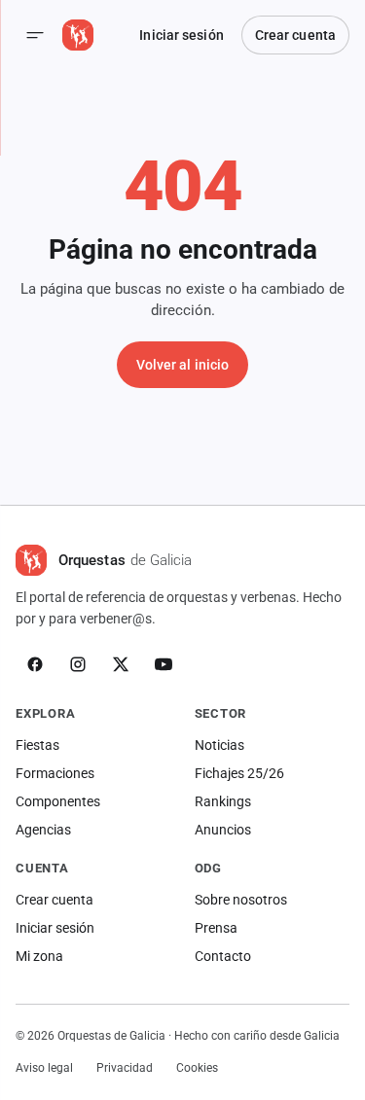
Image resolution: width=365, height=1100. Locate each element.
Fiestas (37, 745)
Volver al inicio (183, 365)
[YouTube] (163, 664)
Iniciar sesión (181, 35)
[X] (120, 664)
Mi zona (39, 956)
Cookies (197, 1068)
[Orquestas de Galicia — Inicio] (77, 35)
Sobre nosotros (241, 899)
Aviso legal (44, 1068)
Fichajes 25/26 (239, 773)
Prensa (216, 928)
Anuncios (223, 829)
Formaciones (55, 773)
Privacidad (124, 1068)
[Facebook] (35, 664)
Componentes (58, 801)
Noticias (219, 745)
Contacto (223, 956)
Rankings (223, 801)
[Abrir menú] (35, 35)
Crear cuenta (295, 35)
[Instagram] (77, 664)
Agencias (43, 829)
